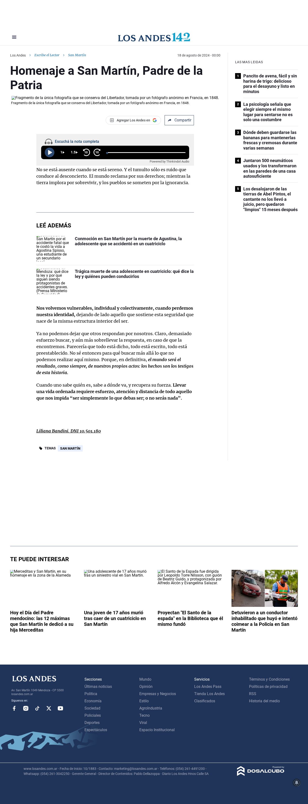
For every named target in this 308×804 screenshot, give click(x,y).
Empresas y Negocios (157, 693)
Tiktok (37, 708)
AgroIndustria (150, 708)
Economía (93, 701)
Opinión (146, 686)
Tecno (144, 715)
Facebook (14, 708)
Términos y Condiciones (269, 679)
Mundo (145, 679)
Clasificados (204, 701)
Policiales (92, 715)
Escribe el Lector (46, 55)
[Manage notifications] (297, 782)
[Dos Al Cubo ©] (260, 774)
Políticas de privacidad (268, 686)
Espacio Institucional (157, 730)
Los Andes (18, 55)
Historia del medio (264, 701)
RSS (252, 693)
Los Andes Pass (207, 686)
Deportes (92, 722)
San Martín (70, 448)
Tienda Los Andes (209, 693)
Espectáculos (95, 730)
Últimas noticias (98, 686)
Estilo (144, 701)
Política (90, 693)
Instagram (26, 708)
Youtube (60, 708)
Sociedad (92, 708)
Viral (143, 722)
